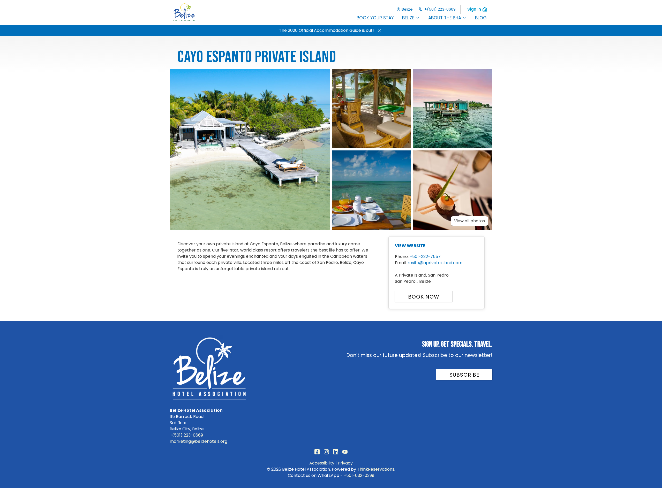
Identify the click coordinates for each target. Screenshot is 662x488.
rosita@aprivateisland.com (435, 263)
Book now (423, 296)
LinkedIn (335, 451)
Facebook (317, 451)
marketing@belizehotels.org (198, 441)
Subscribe (464, 374)
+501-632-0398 (359, 475)
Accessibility (321, 463)
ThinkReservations (375, 469)
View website (410, 246)
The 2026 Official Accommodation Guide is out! (326, 30)
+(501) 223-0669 (440, 9)
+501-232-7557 (425, 257)
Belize (407, 9)
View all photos (469, 221)
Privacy (345, 463)
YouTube (345, 451)
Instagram (326, 451)
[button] (379, 31)
